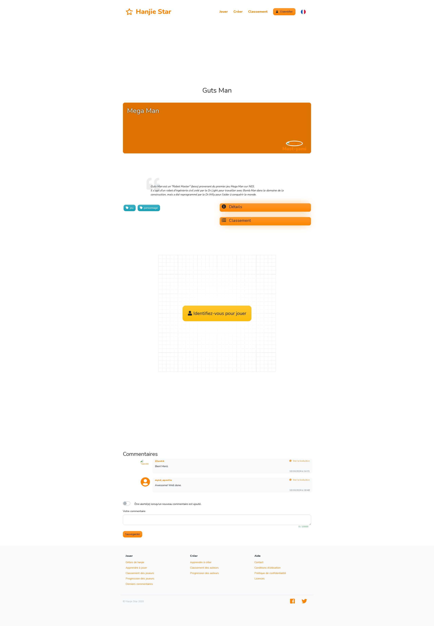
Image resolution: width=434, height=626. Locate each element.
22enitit (159, 461)
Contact (258, 562)
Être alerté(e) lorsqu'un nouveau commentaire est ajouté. (167, 504)
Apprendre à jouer (136, 568)
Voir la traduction (301, 460)
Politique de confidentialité (270, 573)
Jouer (223, 11)
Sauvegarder (132, 534)
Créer (238, 11)
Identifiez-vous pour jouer (219, 313)
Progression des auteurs (204, 573)
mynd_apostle (163, 480)
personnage (151, 208)
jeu (131, 208)
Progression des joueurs (140, 578)
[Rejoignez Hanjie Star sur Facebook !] (293, 601)
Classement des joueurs (140, 573)
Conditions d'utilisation (267, 568)
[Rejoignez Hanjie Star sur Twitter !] (305, 601)
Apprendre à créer (200, 562)
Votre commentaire (134, 511)
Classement (258, 11)
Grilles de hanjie (135, 562)
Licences (259, 578)
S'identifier (286, 12)
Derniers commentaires (139, 584)
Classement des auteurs (204, 568)
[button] (303, 12)
